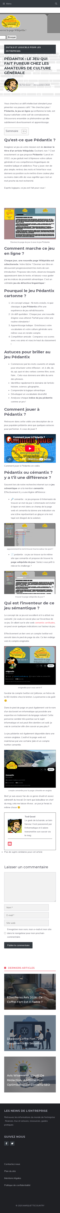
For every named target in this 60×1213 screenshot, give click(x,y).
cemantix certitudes (45, 622)
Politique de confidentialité (17, 1185)
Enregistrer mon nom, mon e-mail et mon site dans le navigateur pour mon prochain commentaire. (29, 933)
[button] (56, 3)
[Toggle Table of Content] (23, 131)
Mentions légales (12, 1178)
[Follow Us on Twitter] (12, 1143)
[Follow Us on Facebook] (6, 1143)
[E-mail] (10, 844)
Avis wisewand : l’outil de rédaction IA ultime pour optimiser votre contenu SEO (28, 1080)
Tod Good (26, 85)
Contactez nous (12, 1164)
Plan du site (10, 1171)
